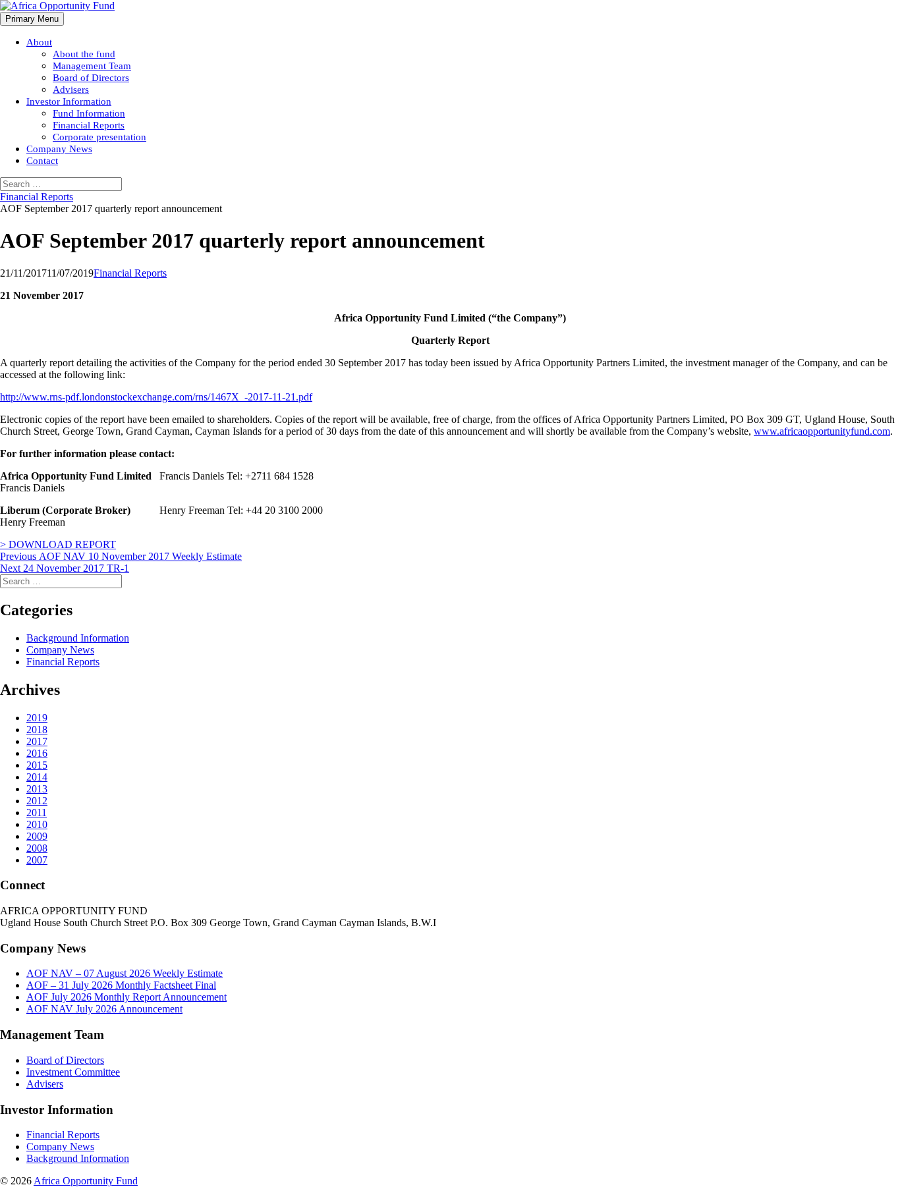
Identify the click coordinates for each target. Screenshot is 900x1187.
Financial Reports (89, 125)
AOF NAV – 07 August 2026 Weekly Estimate (124, 973)
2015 (36, 765)
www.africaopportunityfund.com (822, 431)
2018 (36, 729)
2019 (36, 717)
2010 (36, 824)
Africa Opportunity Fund (86, 1180)
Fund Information (89, 113)
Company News (59, 149)
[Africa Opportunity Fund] (57, 5)
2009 (36, 836)
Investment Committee (73, 1072)
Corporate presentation (99, 137)
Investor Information (68, 101)
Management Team (92, 66)
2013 (36, 788)
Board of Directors (91, 77)
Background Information (77, 638)
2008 (36, 848)
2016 (36, 753)
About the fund (84, 54)
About (39, 42)
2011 (36, 812)
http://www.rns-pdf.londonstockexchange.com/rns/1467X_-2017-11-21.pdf (156, 396)
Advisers (71, 89)
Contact (42, 160)
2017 (36, 741)
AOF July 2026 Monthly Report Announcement (126, 997)
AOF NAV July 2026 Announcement (104, 1008)
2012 (36, 800)
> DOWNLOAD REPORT (58, 544)
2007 (36, 860)
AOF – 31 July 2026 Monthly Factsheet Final (121, 985)
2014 (36, 777)
